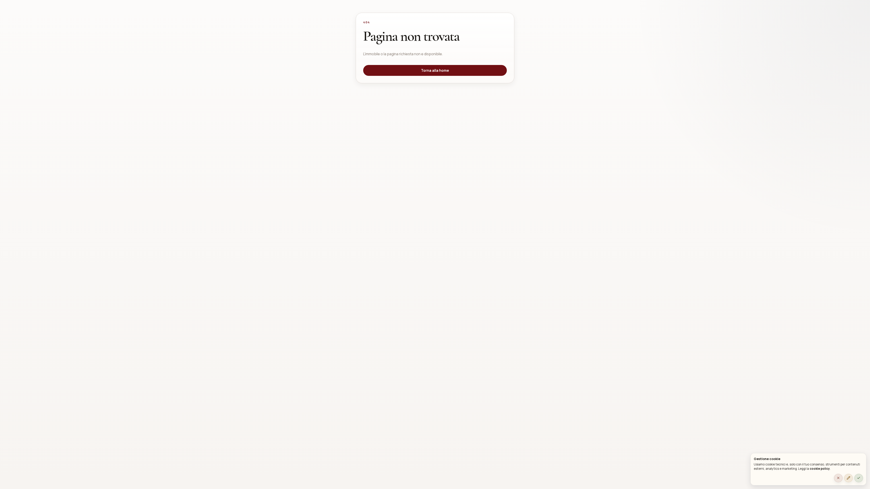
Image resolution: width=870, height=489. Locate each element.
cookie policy (820, 469)
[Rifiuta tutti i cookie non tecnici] (838, 478)
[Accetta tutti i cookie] (858, 478)
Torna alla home (435, 70)
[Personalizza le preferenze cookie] (848, 478)
